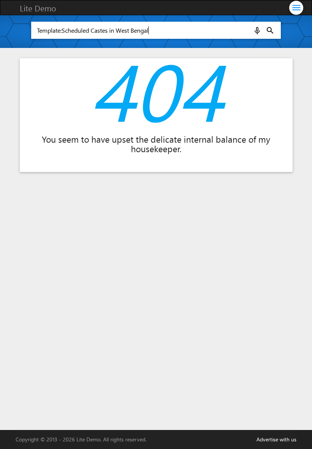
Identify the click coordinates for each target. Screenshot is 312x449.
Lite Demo (38, 8)
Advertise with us (276, 439)
